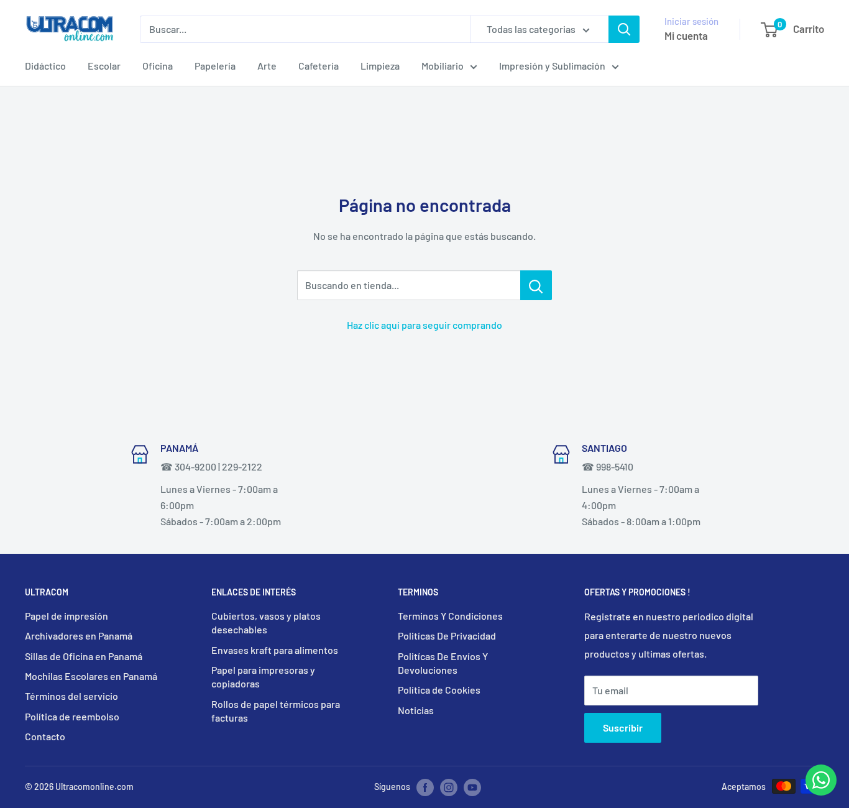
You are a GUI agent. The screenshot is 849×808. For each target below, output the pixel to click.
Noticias (416, 710)
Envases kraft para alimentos (274, 650)
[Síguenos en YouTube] (472, 787)
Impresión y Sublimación (552, 65)
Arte (267, 65)
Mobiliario (442, 65)
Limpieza (380, 65)
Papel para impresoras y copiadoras (263, 676)
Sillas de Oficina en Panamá (83, 656)
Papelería (215, 65)
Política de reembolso (72, 716)
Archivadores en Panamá (78, 635)
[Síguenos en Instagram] (448, 787)
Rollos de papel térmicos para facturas (275, 710)
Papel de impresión (66, 616)
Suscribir (623, 727)
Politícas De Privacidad (447, 635)
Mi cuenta (686, 35)
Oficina (157, 65)
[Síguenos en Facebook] (425, 787)
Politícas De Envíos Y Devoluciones (443, 663)
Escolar (104, 65)
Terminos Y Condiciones (450, 616)
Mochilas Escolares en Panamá (91, 676)
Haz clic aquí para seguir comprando (424, 325)
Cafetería (318, 65)
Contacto (45, 736)
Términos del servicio (71, 696)
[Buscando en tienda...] (536, 285)
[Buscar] (624, 29)
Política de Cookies (439, 690)
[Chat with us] (821, 791)
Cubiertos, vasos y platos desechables (266, 622)
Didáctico (45, 65)
